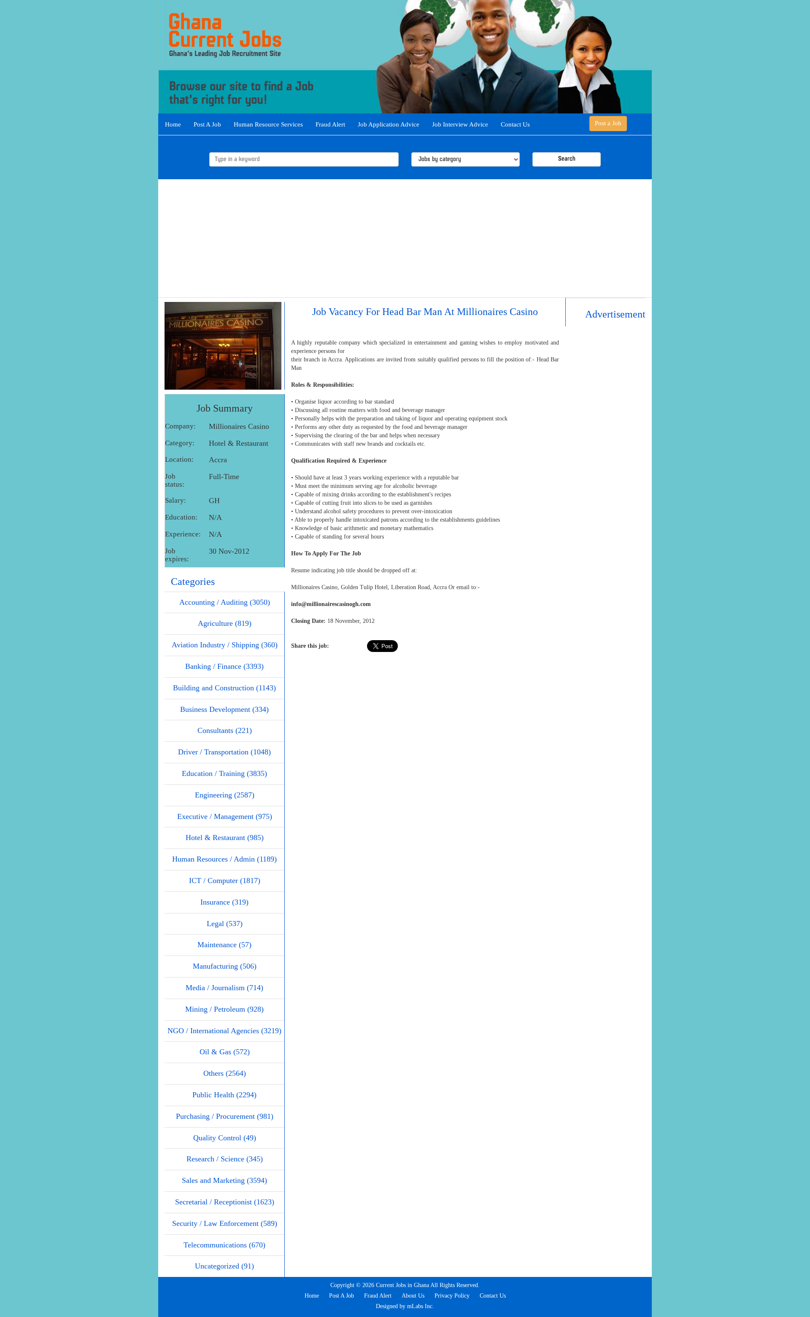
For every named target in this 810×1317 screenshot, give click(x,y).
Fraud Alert (330, 124)
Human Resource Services (268, 124)
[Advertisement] (405, 238)
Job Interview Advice (460, 124)
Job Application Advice (388, 124)
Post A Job (207, 124)
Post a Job (608, 123)
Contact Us (515, 124)
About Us (413, 1296)
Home (173, 124)
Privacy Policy (452, 1296)
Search (566, 159)
